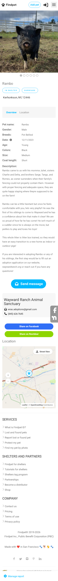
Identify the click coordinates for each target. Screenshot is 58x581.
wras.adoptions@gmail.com (22, 309)
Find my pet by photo (16, 447)
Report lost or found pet (17, 437)
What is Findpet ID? (15, 427)
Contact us (11, 506)
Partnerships (12, 479)
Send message (31, 284)
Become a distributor (16, 484)
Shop (8, 489)
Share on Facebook (29, 326)
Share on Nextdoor (29, 334)
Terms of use (12, 516)
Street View (45, 351)
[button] (27, 370)
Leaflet (24, 405)
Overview (11, 112)
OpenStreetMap (37, 405)
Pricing (8, 511)
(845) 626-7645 (15, 313)
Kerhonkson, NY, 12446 (16, 97)
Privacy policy (12, 521)
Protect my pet (13, 442)
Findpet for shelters (15, 464)
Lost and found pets (16, 432)
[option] (29, 42)
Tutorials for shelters (16, 469)
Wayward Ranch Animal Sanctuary (23, 302)
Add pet (34, 4)
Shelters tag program (16, 474)
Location (24, 112)
